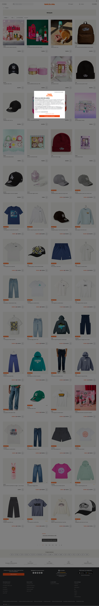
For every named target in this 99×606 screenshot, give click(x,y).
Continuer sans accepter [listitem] (58, 92)
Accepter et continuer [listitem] (49, 116)
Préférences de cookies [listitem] (50, 113)
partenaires (39, 104)
